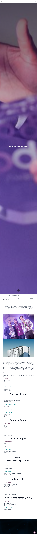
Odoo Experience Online (23, 298)
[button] (35, 1)
